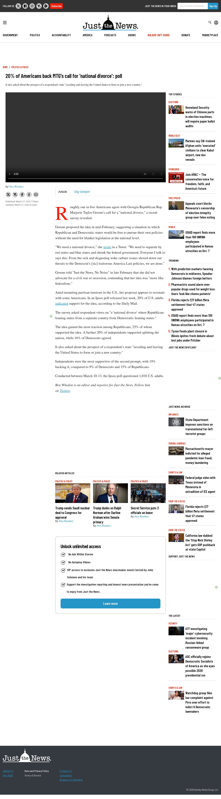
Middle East (174, 135)
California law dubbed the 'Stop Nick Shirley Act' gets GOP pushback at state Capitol (200, 542)
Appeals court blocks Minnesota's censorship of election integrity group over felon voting (200, 210)
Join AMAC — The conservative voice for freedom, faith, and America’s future (199, 181)
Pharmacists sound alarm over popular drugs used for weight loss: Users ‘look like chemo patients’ (193, 289)
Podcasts (110, 35)
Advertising (66, 775)
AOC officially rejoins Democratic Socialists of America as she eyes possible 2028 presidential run (200, 666)
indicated (61, 303)
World (172, 227)
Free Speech (174, 198)
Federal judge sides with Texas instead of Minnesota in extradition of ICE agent (200, 484)
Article (62, 192)
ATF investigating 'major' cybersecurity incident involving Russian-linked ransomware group (199, 638)
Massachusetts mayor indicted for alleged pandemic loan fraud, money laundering (199, 456)
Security (173, 623)
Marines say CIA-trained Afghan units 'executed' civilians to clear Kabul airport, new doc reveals (200, 150)
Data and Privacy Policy (37, 770)
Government (10, 35)
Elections (173, 102)
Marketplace (210, 35)
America (87, 35)
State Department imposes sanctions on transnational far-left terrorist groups (199, 427)
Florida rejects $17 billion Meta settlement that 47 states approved (190, 304)
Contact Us (66, 771)
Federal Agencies (177, 443)
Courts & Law (175, 472)
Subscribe (56, 6)
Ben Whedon (16, 187)
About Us (8, 771)
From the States (177, 501)
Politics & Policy (19, 67)
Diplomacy (174, 414)
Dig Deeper (82, 192)
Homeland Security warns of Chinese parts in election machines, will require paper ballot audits (200, 116)
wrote (107, 247)
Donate (185, 35)
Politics (35, 35)
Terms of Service (33, 775)
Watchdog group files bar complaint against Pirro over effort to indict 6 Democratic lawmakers (199, 702)
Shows (132, 35)
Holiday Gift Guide (159, 35)
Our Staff (8, 775)
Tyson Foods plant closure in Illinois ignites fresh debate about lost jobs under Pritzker (192, 335)
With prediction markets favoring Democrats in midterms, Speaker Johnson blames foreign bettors (192, 273)
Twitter (65, 390)
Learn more (110, 603)
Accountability (61, 35)
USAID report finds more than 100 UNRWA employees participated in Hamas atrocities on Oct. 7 (200, 241)
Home (5, 67)
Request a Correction (71, 779)
